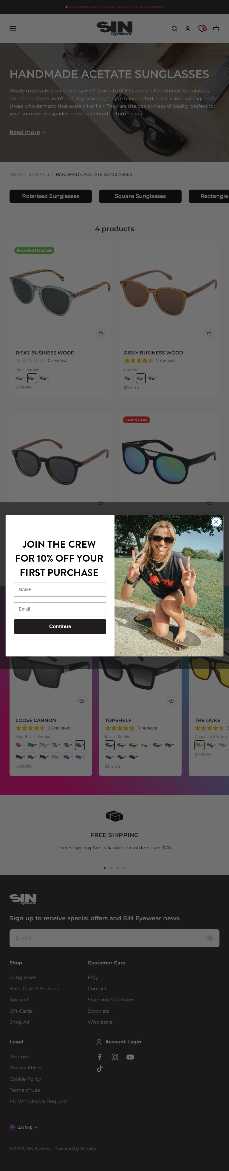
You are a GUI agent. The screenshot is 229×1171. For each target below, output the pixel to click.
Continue (60, 626)
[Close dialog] (216, 522)
